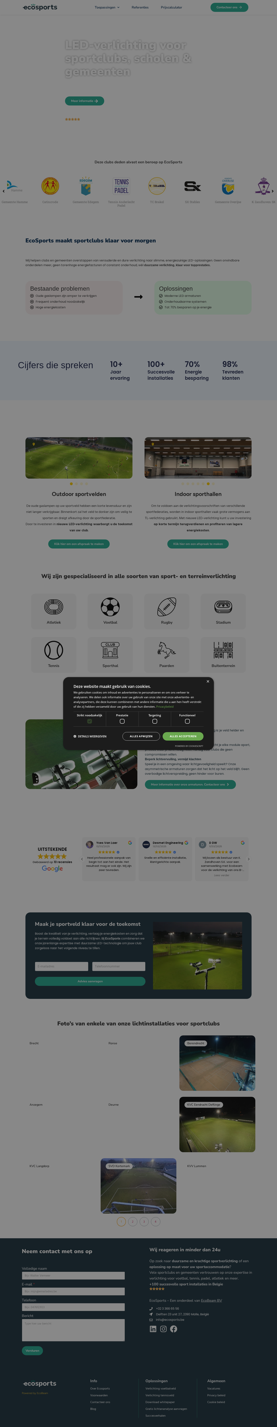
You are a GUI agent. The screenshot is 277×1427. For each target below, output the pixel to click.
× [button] (207, 681)
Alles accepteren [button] (183, 736)
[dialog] (138, 713)
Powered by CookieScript (189, 745)
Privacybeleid (165, 706)
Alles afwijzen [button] (141, 736)
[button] (89, 736)
